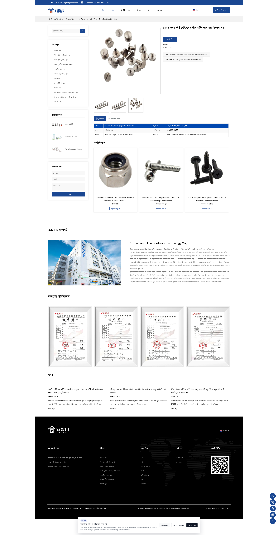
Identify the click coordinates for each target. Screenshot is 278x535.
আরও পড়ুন (79, 409)
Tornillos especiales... (73, 149)
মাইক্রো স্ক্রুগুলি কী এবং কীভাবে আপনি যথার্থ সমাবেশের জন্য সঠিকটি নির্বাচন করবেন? (105, 391)
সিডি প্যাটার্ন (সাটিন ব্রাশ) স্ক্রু (62, 55)
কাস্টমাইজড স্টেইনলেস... (71, 136)
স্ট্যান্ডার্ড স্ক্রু (57, 87)
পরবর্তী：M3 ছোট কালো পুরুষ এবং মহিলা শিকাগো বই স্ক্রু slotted (183, 59)
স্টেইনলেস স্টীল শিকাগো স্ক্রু (73, 19)
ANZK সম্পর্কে (125, 10)
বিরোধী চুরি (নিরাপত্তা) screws (63, 64)
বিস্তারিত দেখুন (94, 209)
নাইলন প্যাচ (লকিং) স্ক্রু (61, 59)
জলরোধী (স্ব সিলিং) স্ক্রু (61, 73)
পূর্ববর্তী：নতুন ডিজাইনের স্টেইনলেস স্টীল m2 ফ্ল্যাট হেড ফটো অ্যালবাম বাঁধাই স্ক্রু (186, 54)
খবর (149, 10)
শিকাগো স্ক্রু (59, 19)
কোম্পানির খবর (180, 457)
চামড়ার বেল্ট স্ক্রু (58, 101)
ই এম (139, 10)
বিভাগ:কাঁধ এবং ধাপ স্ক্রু (187, 204)
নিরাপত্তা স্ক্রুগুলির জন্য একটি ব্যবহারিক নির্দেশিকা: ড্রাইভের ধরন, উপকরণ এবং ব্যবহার (227, 391)
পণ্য (112, 10)
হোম (142, 457)
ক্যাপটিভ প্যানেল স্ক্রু (60, 69)
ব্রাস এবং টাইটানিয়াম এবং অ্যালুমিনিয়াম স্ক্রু (66, 92)
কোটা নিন (170, 39)
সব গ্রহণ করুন (192, 525)
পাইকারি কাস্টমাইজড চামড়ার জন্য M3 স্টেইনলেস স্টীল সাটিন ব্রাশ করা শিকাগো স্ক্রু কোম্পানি (163, 508)
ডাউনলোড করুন (145, 475)
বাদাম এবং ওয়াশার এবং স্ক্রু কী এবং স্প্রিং (65, 97)
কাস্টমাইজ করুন (164, 525)
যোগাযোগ (160, 10)
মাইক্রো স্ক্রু (57, 50)
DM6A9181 (69, 124)
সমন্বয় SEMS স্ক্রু (59, 83)
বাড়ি (102, 10)
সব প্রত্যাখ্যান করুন (178, 525)
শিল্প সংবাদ (179, 462)
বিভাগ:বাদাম (95, 204)
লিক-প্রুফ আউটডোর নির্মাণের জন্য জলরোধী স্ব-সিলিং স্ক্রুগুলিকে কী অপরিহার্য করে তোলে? (163, 391)
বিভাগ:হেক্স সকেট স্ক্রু (141, 204)
